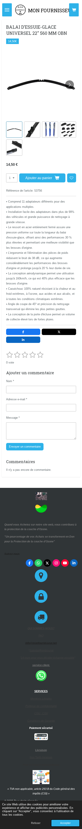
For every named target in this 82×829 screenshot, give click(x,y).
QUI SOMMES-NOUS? (41, 628)
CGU (38, 713)
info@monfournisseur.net (41, 643)
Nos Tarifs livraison (41, 757)
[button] (14, 130)
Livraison (41, 750)
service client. (41, 665)
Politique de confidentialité (41, 706)
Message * (13, 417)
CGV (45, 713)
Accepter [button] (65, 823)
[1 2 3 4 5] (11, 177)
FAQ (41, 635)
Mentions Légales (41, 698)
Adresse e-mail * (16, 399)
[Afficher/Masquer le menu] (7, 9)
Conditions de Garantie (41, 720)
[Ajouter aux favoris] (71, 177)
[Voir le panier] (74, 9)
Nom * (10, 381)
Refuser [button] (35, 823)
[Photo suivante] (69, 84)
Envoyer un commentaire (25, 446)
